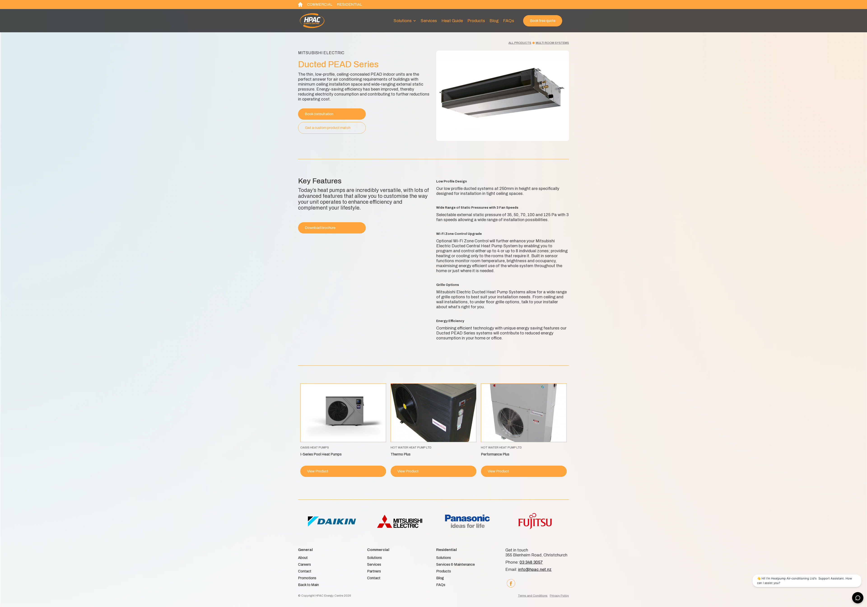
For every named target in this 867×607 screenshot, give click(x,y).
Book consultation (319, 114)
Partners (374, 571)
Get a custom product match (327, 128)
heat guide (452, 21)
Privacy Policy (559, 595)
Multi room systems (552, 42)
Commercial (319, 4)
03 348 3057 (531, 562)
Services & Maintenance (455, 564)
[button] (405, 21)
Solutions (374, 558)
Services (429, 21)
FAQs (508, 21)
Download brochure (320, 228)
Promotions (307, 578)
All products (519, 42)
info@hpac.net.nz (535, 569)
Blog (494, 21)
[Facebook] (511, 583)
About (303, 558)
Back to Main (308, 585)
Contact (304, 571)
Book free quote (542, 21)
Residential (349, 4)
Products (476, 21)
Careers (304, 564)
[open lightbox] (502, 96)
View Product (317, 471)
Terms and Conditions (533, 595)
